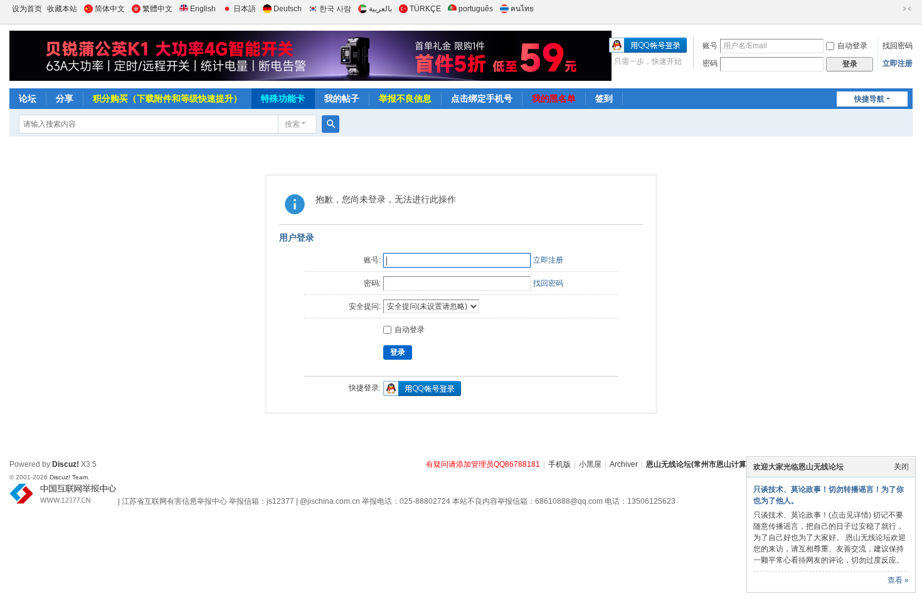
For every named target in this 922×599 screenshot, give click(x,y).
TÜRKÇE (425, 8)
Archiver (624, 464)
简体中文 (110, 8)
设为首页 (27, 8)
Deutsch (287, 8)
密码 (710, 63)
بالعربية (380, 8)
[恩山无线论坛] (257, 56)
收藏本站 (62, 8)
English (203, 8)
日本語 (244, 8)
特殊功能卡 (283, 98)
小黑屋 (590, 464)
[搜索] (330, 124)
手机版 (559, 464)
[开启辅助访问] (895, 8)
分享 (64, 98)
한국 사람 (335, 8)
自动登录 (852, 45)
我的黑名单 (554, 98)
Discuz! (65, 464)
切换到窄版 (907, 8)
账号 (710, 45)
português (475, 8)
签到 (604, 98)
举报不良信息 (405, 98)
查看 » (898, 580)
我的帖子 (341, 98)
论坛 (27, 98)
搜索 (292, 124)
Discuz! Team (69, 477)
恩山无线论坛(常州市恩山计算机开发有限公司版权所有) (739, 464)
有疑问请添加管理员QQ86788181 (483, 464)
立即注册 (897, 63)
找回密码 (897, 45)
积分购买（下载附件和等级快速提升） (167, 98)
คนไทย (522, 8)
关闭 (901, 466)
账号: (372, 260)
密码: (372, 283)
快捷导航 (869, 99)
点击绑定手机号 (481, 98)
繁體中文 (157, 8)
